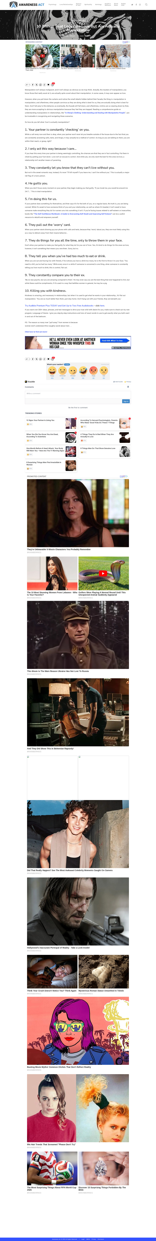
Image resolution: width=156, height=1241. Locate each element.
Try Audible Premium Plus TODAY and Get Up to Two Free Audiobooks (59, 305)
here (102, 305)
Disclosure (101, 1239)
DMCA (88, 1239)
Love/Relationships (78, 21)
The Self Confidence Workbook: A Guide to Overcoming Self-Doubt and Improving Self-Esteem (72, 214)
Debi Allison (70, 36)
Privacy (95, 1239)
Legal (83, 1239)
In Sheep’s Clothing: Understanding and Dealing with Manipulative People (95, 113)
